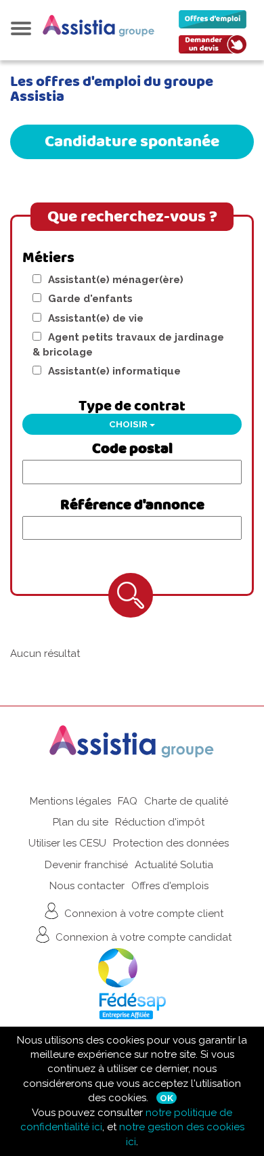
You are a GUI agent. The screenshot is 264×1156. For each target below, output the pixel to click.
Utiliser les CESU (67, 843)
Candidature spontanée (132, 141)
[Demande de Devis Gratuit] (216, 47)
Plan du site (80, 822)
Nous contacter (87, 886)
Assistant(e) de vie (96, 318)
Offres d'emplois (169, 886)
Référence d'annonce (132, 505)
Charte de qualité (186, 801)
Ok (166, 1097)
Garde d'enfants (90, 299)
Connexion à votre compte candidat (142, 936)
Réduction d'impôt (159, 822)
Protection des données (171, 843)
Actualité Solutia (174, 865)
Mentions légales (70, 801)
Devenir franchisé (86, 865)
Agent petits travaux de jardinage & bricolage (128, 344)
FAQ (127, 801)
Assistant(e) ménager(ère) (115, 280)
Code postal (132, 449)
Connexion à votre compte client (142, 913)
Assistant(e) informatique (114, 371)
